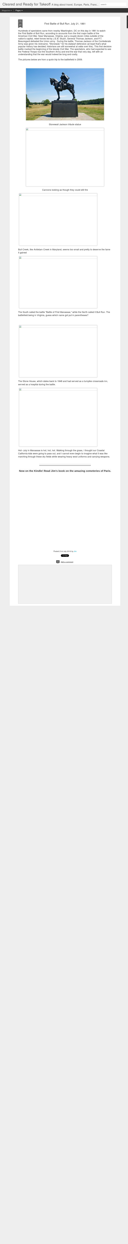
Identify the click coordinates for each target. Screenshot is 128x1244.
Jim (75, 551)
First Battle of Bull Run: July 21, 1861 (65, 23)
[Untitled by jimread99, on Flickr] (111, 31)
